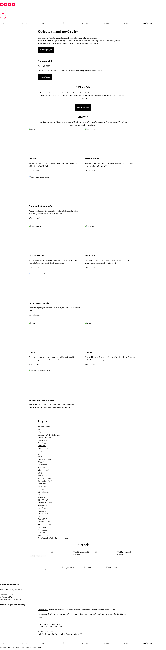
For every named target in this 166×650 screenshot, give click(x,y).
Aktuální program (46, 50)
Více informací (45, 77)
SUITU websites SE (14, 647)
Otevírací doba (148, 23)
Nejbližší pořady (44, 427)
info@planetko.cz (15, 590)
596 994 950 (4, 590)
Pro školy (64, 23)
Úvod (4, 23)
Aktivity (85, 23)
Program (24, 23)
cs (5, 10)
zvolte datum (63, 538)
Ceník (125, 23)
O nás (44, 23)
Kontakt (106, 23)
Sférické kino (42, 440)
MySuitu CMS (30, 647)
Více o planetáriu (83, 107)
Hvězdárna (42, 484)
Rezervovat (42, 446)
